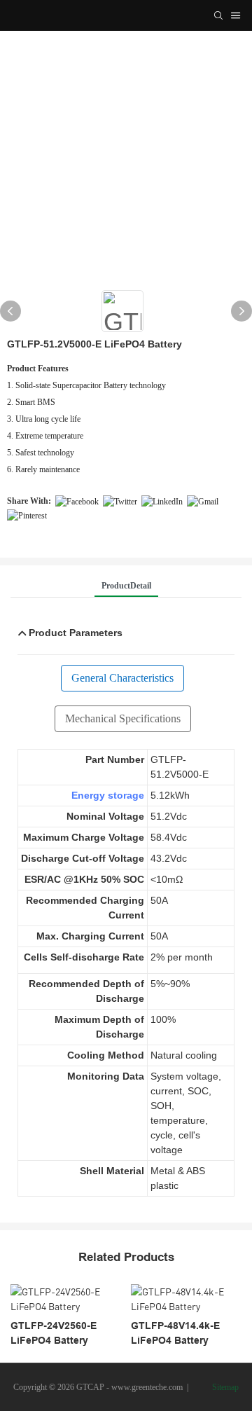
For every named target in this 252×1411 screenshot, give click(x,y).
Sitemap (224, 1387)
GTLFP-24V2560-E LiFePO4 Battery (53, 1333)
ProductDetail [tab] (126, 586)
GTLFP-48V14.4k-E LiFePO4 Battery (175, 1333)
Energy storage (107, 795)
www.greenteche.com (147, 1387)
